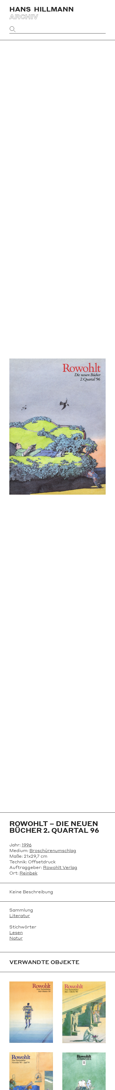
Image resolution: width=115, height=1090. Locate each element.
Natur (16, 938)
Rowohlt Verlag (60, 867)
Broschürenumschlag (52, 850)
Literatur (19, 915)
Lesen (16, 932)
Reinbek (28, 873)
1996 (27, 845)
